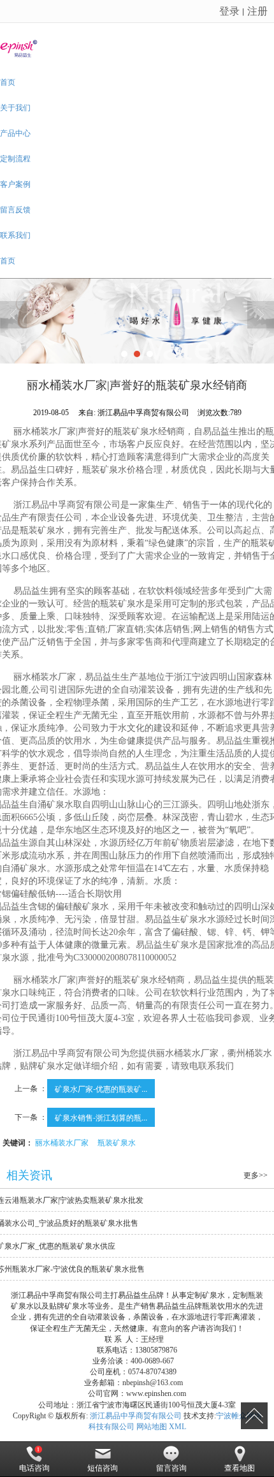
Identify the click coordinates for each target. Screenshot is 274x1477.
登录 (229, 10)
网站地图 (151, 1426)
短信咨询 (102, 1468)
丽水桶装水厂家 (62, 1141)
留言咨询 (171, 1468)
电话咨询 (34, 1468)
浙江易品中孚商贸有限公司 (136, 1415)
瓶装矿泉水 (116, 1141)
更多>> (255, 1175)
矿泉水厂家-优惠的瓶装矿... (101, 1088)
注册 (257, 10)
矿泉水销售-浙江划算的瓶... (101, 1117)
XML (177, 1426)
